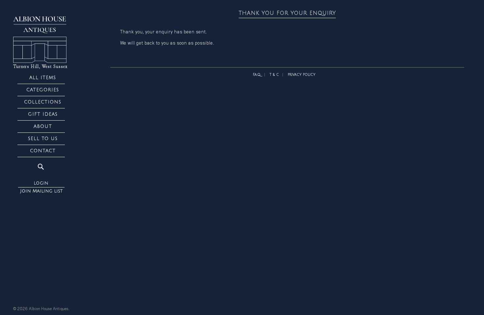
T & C (274, 74)
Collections (42, 102)
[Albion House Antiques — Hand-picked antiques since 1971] (41, 39)
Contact (43, 150)
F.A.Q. (257, 74)
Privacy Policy (301, 74)
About (43, 126)
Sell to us (43, 138)
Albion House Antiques (48, 309)
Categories (42, 89)
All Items (42, 77)
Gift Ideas (43, 114)
